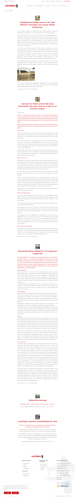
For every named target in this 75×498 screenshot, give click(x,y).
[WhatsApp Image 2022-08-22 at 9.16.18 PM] (37, 18)
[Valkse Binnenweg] (37, 395)
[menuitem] (43, 1)
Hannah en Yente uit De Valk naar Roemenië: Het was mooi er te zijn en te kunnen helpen (37, 106)
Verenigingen (26, 468)
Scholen (25, 466)
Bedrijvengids (67, 1)
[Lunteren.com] (11, 5)
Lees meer (15, 492)
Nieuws (43, 1)
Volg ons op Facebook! (10, 1)
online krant (26, 89)
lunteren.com (50, 441)
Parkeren (42, 467)
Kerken (24, 465)
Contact (42, 469)
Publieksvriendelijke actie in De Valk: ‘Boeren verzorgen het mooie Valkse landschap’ (37, 24)
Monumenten (26, 473)
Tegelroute (25, 475)
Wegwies (48, 1)
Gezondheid (26, 463)
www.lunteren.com (50, 406)
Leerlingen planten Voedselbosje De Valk (37, 421)
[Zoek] (68, 5)
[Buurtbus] (37, 246)
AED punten (43, 464)
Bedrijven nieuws (59, 1)
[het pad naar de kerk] (37, 99)
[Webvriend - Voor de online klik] (63, 486)
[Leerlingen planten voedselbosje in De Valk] (37, 417)
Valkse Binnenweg (37, 400)
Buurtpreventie (44, 466)
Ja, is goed (7, 492)
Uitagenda (53, 1)
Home (6, 10)
